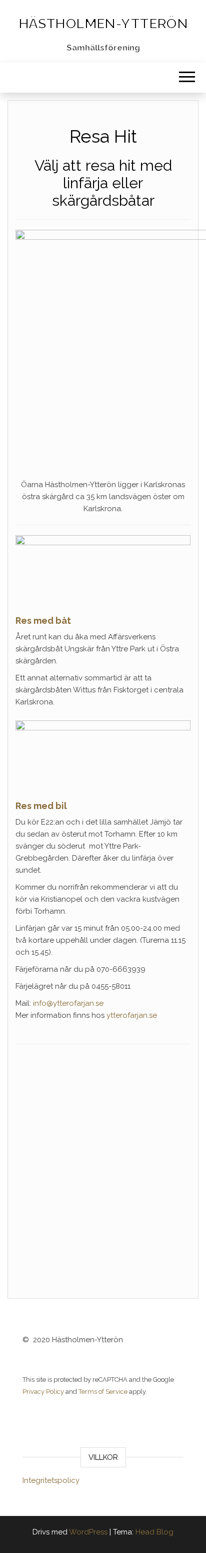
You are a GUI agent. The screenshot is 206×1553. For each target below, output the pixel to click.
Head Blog (155, 1531)
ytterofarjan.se (131, 1015)
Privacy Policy (43, 1391)
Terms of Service (103, 1391)
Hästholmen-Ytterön (103, 23)
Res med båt (43, 620)
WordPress (88, 1531)
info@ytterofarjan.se (68, 1003)
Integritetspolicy (51, 1480)
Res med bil (41, 806)
